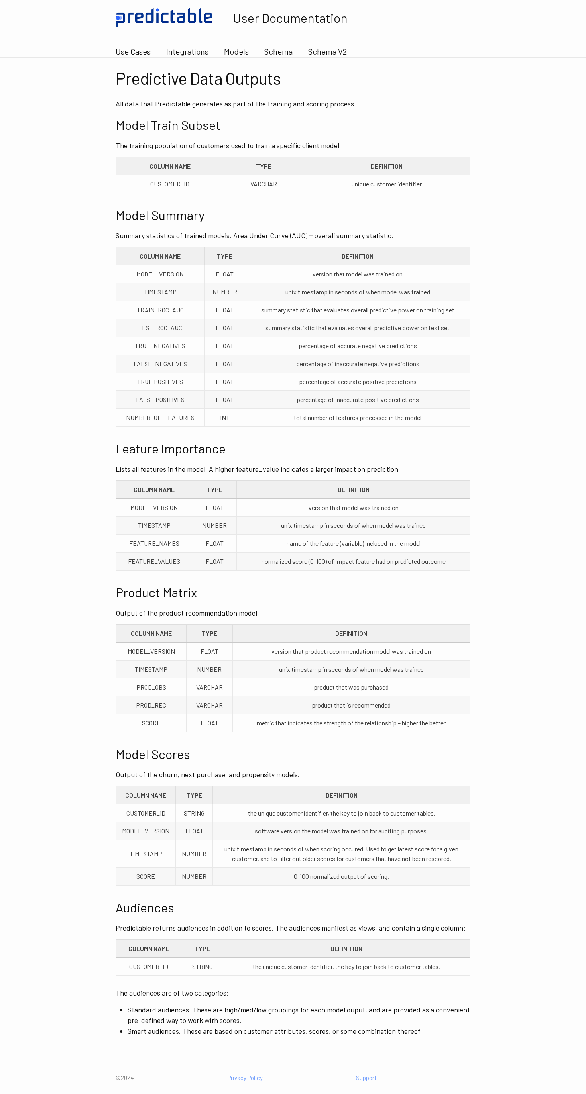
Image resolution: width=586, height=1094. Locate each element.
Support (366, 1077)
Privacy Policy (245, 1077)
